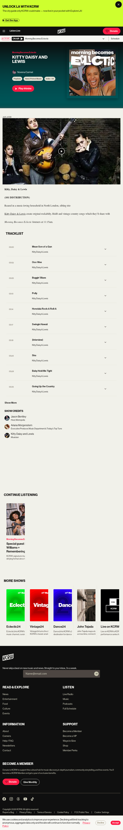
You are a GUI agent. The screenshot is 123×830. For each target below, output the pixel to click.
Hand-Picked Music (33, 79)
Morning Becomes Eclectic (18, 539)
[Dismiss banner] (118, 4)
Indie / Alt (50, 79)
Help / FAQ (8, 740)
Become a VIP (70, 736)
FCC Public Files (80, 812)
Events (6, 713)
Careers (7, 736)
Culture (6, 708)
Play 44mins (25, 88)
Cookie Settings (101, 812)
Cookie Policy (61, 812)
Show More (11, 402)
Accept (115, 823)
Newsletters (9, 745)
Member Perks (70, 750)
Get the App (11, 20)
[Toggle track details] (105, 249)
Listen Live (15, 30)
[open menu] (4, 31)
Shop (65, 745)
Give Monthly (30, 782)
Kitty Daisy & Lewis (15, 213)
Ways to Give (69, 740)
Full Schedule (69, 708)
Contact (7, 750)
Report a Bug (8, 812)
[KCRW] (8, 660)
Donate (114, 31)
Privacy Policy (24, 812)
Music (66, 699)
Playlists (17, 79)
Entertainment (10, 699)
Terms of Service (43, 812)
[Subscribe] (96, 674)
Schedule (115, 38)
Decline (100, 823)
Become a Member (72, 731)
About (6, 731)
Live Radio (68, 694)
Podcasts (67, 703)
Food (5, 703)
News (5, 694)
